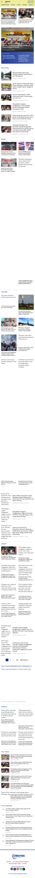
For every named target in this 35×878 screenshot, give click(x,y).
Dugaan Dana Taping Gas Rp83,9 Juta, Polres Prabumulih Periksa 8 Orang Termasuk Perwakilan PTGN (8, 596)
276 (17, 660)
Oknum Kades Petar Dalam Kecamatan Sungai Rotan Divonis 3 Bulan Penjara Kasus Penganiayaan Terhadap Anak (19, 816)
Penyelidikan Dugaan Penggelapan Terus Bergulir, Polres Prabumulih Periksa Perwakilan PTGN (23, 58)
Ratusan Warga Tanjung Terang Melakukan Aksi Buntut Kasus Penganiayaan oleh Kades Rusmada (19, 835)
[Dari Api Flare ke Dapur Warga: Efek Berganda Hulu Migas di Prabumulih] (26, 302)
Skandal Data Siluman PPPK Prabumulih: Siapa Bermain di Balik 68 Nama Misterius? (18, 822)
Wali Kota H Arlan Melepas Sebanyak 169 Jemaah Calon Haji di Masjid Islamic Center (8, 743)
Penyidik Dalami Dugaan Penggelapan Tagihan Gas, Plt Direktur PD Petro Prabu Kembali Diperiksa (8, 576)
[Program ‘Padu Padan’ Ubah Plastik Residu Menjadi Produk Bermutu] (26, 340)
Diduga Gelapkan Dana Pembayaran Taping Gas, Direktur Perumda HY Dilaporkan (25, 613)
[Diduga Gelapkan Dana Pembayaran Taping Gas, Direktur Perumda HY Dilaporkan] (26, 606)
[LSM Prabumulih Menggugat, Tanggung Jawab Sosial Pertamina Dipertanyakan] (9, 343)
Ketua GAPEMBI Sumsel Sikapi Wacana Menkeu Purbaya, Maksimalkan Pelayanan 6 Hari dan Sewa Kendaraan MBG (25, 153)
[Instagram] (17, 869)
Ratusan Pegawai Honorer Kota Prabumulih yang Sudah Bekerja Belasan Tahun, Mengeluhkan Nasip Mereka (19, 829)
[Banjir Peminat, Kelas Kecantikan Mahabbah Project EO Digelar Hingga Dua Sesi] (9, 162)
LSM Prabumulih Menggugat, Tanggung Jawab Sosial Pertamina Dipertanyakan (8, 354)
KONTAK (24, 863)
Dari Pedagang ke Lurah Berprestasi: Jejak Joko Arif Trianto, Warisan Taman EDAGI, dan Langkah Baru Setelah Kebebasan (8, 329)
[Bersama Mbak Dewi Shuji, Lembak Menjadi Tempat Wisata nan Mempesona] (6, 75)
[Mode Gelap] (29, 1)
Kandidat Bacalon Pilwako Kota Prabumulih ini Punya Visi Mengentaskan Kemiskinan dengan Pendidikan (25, 483)
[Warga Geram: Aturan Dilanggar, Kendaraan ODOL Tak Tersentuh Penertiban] (9, 146)
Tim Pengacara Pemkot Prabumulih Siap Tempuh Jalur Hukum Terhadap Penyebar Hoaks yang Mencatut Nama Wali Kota (25, 598)
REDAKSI (9, 862)
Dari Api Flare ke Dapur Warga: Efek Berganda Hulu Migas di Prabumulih (25, 313)
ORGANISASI (16, 100)
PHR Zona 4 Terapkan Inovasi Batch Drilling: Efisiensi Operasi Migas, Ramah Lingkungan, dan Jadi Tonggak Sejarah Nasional (25, 329)
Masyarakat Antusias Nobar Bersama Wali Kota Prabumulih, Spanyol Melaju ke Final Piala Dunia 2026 (25, 727)
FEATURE (15, 78)
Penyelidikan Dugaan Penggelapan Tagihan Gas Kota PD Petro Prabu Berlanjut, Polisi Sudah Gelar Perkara (23, 514)
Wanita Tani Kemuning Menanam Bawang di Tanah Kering (8, 483)
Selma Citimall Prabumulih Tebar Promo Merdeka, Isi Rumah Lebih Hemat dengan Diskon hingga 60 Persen (8, 22)
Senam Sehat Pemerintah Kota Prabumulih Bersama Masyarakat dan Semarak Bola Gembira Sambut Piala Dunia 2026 (25, 743)
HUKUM (14, 111)
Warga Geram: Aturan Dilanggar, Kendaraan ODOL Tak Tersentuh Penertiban (8, 153)
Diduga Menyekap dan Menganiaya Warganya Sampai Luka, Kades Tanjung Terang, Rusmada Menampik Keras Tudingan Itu (20, 842)
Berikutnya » (24, 660)
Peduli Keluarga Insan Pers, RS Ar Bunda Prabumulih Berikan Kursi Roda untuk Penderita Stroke (23, 117)
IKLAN (3, 50)
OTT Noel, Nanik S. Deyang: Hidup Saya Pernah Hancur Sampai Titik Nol (18, 809)
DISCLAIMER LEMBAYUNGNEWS (20, 862)
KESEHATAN (15, 121)
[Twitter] (14, 869)
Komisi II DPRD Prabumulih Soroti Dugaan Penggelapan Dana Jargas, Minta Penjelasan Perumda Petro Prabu (8, 615)
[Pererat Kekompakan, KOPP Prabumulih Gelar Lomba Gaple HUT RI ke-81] (26, 13)
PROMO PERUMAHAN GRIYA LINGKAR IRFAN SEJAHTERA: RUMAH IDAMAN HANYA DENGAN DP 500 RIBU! (25, 282)
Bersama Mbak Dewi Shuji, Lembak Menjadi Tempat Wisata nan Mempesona (22, 74)
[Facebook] (11, 869)
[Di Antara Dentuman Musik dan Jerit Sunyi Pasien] (9, 300)
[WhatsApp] (20, 869)
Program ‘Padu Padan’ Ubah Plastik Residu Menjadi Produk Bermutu (25, 349)
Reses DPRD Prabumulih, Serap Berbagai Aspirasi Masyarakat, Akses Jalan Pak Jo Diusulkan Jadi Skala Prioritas (23, 498)
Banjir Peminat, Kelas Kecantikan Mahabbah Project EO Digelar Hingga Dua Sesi (8, 170)
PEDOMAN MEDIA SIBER (15, 863)
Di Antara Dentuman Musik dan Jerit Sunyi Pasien (8, 307)
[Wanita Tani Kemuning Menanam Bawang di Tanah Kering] (9, 419)
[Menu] (2, 1)
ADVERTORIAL (16, 503)
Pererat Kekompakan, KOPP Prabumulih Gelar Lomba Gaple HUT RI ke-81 (25, 21)
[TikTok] (23, 869)
